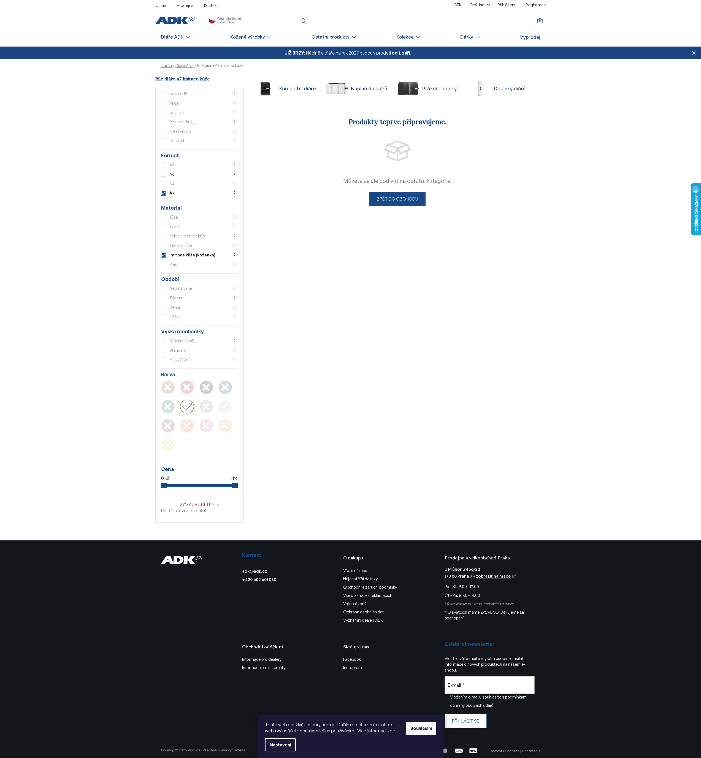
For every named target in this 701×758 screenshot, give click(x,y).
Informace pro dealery (262, 659)
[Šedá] (206, 406)
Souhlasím (421, 728)
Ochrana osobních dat (363, 611)
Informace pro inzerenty (263, 667)
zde (391, 730)
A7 (202, 193)
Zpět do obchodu (397, 199)
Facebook (352, 659)
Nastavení (280, 745)
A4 (202, 183)
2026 (202, 316)
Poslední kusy (202, 122)
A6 (202, 174)
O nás (160, 5)
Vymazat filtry (196, 504)
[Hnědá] (168, 387)
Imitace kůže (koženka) (202, 255)
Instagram (352, 667)
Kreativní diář (202, 131)
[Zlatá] (225, 426)
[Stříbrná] (225, 406)
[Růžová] (206, 426)
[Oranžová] (187, 426)
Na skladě (202, 93)
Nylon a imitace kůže (202, 236)
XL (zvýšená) (202, 359)
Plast (202, 264)
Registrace (536, 4)
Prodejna (185, 5)
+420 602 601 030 (259, 579)
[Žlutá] (168, 445)
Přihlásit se (465, 721)
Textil (202, 226)
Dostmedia (531, 751)
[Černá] (206, 387)
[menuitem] (176, 37)
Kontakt (211, 5)
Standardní (202, 350)
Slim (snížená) (202, 341)
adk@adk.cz (254, 571)
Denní (202, 307)
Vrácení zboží (355, 603)
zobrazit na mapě (493, 576)
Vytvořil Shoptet (505, 751)
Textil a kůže (202, 245)
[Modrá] (225, 387)
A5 (202, 165)
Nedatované (202, 288)
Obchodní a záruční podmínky (370, 587)
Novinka (202, 112)
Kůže (202, 217)
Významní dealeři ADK (363, 620)
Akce (202, 103)
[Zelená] (168, 406)
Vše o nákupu (355, 570)
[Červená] (187, 387)
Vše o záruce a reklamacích (367, 595)
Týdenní (202, 298)
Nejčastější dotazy (360, 578)
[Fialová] (168, 426)
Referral (202, 140)
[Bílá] (187, 406)
